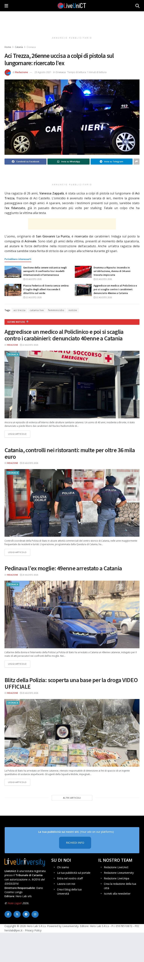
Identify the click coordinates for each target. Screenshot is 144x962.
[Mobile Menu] (6, 5)
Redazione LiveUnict (116, 867)
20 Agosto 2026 (30, 463)
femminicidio (56, 310)
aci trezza (20, 310)
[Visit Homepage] (72, 5)
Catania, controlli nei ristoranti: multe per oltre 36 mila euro (69, 453)
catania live (37, 310)
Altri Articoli (72, 797)
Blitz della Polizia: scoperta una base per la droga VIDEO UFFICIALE (71, 683)
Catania (19, 47)
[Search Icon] (137, 5)
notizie (73, 310)
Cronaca (31, 47)
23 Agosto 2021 (42, 72)
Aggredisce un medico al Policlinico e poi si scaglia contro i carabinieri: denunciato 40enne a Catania (115, 289)
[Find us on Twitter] (17, 914)
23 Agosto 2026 (33, 279)
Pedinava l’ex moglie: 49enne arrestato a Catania (63, 568)
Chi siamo (63, 867)
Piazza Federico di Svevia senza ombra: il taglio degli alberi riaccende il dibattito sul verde (46, 289)
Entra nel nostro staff (70, 878)
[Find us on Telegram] (26, 914)
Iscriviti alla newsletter (117, 893)
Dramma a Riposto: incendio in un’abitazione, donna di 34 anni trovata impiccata (112, 271)
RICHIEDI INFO (75, 842)
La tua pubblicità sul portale (73, 872)
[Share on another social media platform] (137, 162)
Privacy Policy (33, 930)
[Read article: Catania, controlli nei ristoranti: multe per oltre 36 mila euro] (72, 503)
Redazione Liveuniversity (119, 872)
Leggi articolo (19, 433)
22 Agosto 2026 (33, 297)
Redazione (21, 72)
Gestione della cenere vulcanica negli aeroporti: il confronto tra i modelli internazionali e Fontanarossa (45, 271)
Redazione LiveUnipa (116, 878)
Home (7, 47)
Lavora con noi (66, 884)
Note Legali (15, 903)
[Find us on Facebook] (8, 914)
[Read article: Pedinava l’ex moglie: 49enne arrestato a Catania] (72, 614)
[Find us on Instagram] (35, 914)
